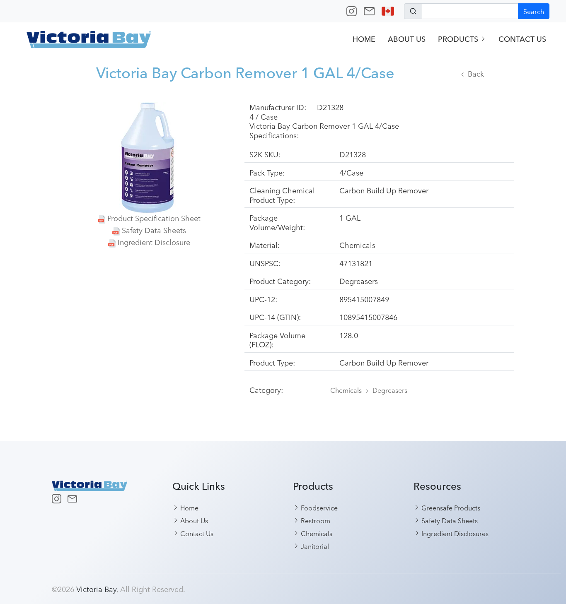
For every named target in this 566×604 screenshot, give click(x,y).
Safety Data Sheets (154, 229)
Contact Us (522, 39)
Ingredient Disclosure (154, 241)
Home (364, 39)
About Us (407, 39)
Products (459, 39)
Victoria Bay (96, 588)
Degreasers (389, 390)
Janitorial (314, 546)
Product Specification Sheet (154, 217)
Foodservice (318, 507)
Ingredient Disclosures (454, 533)
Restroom (314, 520)
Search (533, 11)
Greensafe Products (450, 507)
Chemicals (346, 390)
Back (476, 73)
